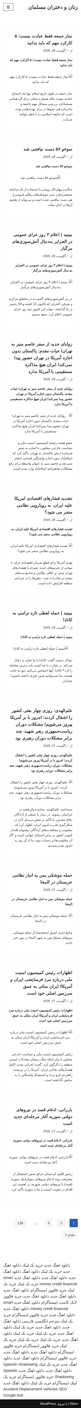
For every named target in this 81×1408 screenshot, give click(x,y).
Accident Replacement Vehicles (30, 1389)
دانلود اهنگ (31, 1271)
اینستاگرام (60, 1383)
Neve (74, 1403)
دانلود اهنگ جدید (57, 1265)
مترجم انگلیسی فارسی (40, 1321)
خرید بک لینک (32, 1265)
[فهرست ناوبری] (8, 7)
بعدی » (70, 1234)
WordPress (48, 1403)
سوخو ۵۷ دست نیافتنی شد (48, 149)
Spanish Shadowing (20, 1364)
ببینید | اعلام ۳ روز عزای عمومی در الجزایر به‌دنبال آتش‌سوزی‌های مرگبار (42, 241)
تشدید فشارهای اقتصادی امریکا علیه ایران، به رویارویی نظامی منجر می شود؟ (43, 505)
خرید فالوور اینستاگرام (48, 1290)
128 (20, 1223)
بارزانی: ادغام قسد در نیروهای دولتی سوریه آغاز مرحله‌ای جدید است (43, 1116)
